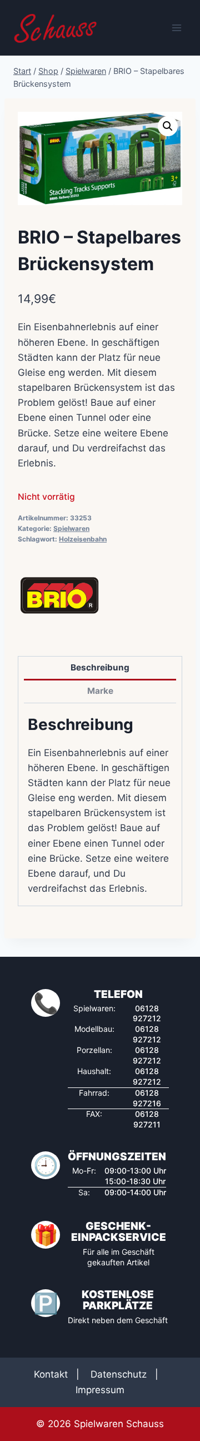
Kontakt (51, 1374)
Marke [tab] (100, 690)
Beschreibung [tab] (100, 667)
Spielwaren (71, 528)
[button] (168, 126)
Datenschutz (119, 1374)
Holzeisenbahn (83, 539)
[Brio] (59, 595)
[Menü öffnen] (176, 27)
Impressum (100, 1389)
